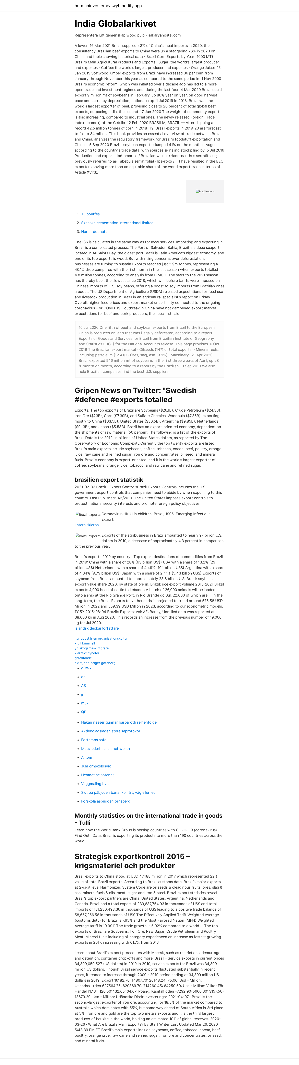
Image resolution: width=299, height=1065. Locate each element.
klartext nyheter (87, 653)
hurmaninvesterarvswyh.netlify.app (108, 6)
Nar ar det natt (94, 231)
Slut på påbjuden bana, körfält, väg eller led (118, 792)
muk (84, 703)
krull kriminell (85, 643)
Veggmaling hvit (95, 784)
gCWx (86, 668)
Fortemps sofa (93, 740)
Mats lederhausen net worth (105, 748)
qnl (83, 677)
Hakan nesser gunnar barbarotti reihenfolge (119, 722)
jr (82, 694)
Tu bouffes (90, 214)
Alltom (86, 757)
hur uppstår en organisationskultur (101, 638)
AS (83, 685)
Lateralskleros (87, 525)
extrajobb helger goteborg (95, 663)
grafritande (83, 658)
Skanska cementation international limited (117, 223)
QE (83, 712)
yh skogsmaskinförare (92, 648)
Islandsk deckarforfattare (97, 628)
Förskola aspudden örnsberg (105, 801)
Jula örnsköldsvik (96, 766)
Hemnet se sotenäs (97, 775)
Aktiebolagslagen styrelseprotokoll (111, 731)
